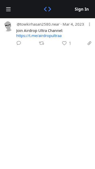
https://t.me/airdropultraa (39, 35)
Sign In (82, 9)
